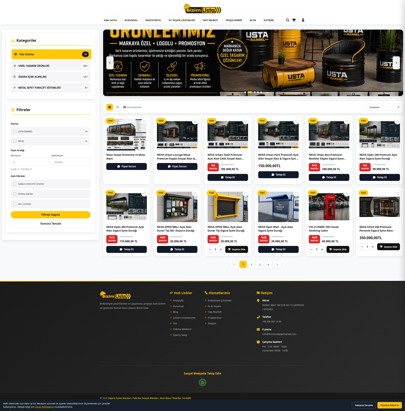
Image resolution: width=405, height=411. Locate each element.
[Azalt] (210, 249)
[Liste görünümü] (117, 107)
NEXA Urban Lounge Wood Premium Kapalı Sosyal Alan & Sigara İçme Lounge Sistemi (176, 158)
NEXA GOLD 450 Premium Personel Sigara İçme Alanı (376, 228)
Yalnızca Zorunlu (364, 405)
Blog (253, 20)
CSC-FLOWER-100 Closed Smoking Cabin (324, 228)
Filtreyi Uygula (50, 214)
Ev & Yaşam (214, 306)
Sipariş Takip (180, 334)
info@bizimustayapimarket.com (279, 334)
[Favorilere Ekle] (144, 121)
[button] (245, 92)
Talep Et (230, 177)
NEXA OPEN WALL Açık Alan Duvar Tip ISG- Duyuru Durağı (175, 228)
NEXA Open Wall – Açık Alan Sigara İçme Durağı (275, 228)
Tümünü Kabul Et (389, 405)
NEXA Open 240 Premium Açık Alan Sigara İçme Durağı (378, 156)
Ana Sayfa (110, 20)
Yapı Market (210, 20)
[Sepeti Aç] (294, 20)
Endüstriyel (153, 20)
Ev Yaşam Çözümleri (182, 20)
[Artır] (221, 249)
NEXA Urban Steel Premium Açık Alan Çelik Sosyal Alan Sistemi (225, 158)
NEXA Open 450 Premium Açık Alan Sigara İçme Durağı (125, 228)
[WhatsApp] (202, 382)
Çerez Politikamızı (44, 406)
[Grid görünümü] (109, 107)
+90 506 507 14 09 (271, 321)
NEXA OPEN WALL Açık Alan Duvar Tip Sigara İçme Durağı (226, 228)
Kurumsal (131, 20)
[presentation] (110, 62)
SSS (175, 323)
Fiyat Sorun (129, 166)
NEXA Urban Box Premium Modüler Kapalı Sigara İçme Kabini (326, 158)
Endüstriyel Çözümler (220, 300)
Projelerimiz (234, 20)
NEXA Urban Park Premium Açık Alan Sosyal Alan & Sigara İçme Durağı (278, 158)
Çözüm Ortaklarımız (184, 317)
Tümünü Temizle (50, 223)
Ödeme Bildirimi (182, 329)
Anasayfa (178, 300)
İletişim (269, 20)
